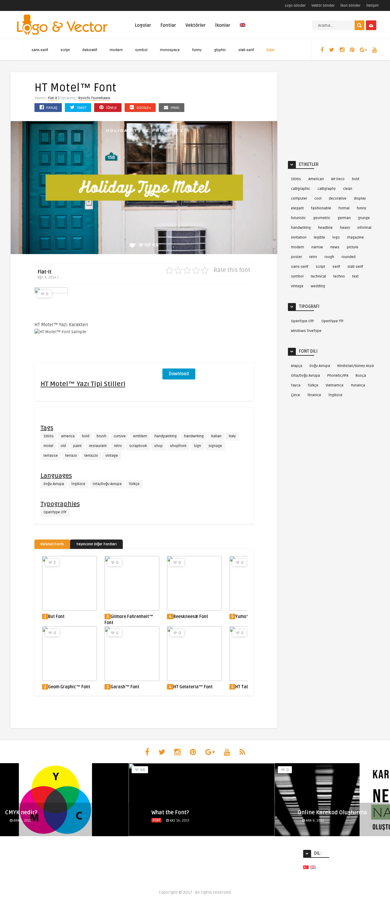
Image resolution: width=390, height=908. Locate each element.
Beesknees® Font (190, 616)
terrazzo (91, 455)
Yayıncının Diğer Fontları (96, 544)
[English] (242, 28)
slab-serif (246, 50)
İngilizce (78, 484)
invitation (299, 237)
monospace (170, 50)
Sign (197, 446)
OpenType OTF (55, 512)
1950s (49, 436)
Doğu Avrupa (54, 484)
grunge (364, 218)
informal (364, 227)
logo (336, 237)
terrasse (51, 455)
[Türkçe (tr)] (306, 867)
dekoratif (89, 50)
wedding (318, 286)
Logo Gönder (295, 5)
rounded (349, 257)
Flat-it (52, 98)
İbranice (314, 395)
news (334, 247)
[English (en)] (313, 867)
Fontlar (168, 25)
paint (77, 446)
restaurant (98, 446)
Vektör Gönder (323, 5)
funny (197, 50)
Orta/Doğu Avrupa (107, 484)
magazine (355, 237)
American (316, 179)
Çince (295, 395)
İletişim (372, 5)
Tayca (295, 385)
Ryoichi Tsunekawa (94, 98)
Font (150, 820)
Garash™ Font (125, 687)
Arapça (296, 366)
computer (299, 198)
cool (317, 198)
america (68, 436)
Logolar (143, 25)
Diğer (271, 50)
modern (116, 50)
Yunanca (358, 385)
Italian (216, 436)
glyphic (220, 50)
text (355, 276)
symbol (141, 50)
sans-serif (40, 50)
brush (101, 436)
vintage (111, 455)
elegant (297, 208)
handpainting (165, 436)
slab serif (355, 266)
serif (336, 266)
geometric (321, 218)
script (65, 50)
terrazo (71, 455)
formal (344, 208)
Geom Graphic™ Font (69, 687)
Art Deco (338, 179)
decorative (337, 198)
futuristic (298, 218)
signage (215, 446)
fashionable (321, 208)
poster (296, 257)
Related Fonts (52, 544)
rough (329, 257)
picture (352, 247)
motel (48, 446)
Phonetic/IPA (337, 375)
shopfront (178, 446)
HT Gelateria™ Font (193, 687)
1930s (296, 179)
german (344, 218)
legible (319, 237)
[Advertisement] (208, 325)
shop (158, 446)
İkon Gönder (350, 5)
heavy (345, 227)
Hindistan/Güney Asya (355, 366)
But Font (56, 616)
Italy (232, 436)
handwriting (194, 436)
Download (179, 373)
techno (339, 276)
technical (318, 276)
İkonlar (222, 25)
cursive (120, 436)
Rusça (361, 375)
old (63, 446)
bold (85, 436)
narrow (317, 247)
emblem (140, 436)
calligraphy (326, 189)
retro (118, 446)
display (360, 198)
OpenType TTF (332, 321)
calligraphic (300, 189)
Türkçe (134, 484)
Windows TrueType (306, 331)
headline (325, 227)
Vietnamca (334, 385)
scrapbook (138, 446)
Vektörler (196, 25)
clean (347, 189)
